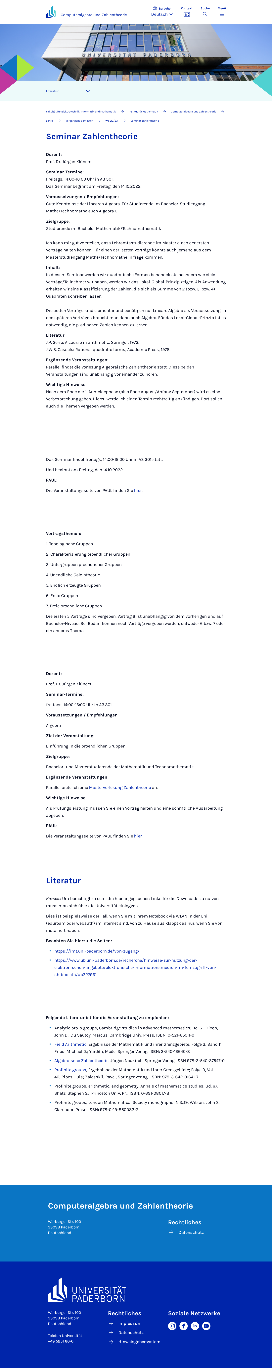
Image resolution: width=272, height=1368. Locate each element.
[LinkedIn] (195, 1325)
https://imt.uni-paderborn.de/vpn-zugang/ (97, 951)
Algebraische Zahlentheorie (81, 1060)
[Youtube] (206, 1325)
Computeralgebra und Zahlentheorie (94, 15)
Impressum (130, 1323)
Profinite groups (70, 1069)
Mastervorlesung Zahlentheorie (120, 787)
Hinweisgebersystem (139, 1341)
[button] (164, 12)
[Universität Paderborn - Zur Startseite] (51, 12)
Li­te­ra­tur (52, 91)
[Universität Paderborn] (136, 1289)
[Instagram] (172, 1325)
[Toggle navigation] (88, 91)
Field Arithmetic (70, 1044)
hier (138, 490)
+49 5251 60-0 (60, 1341)
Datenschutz (191, 1232)
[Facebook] (183, 1325)
